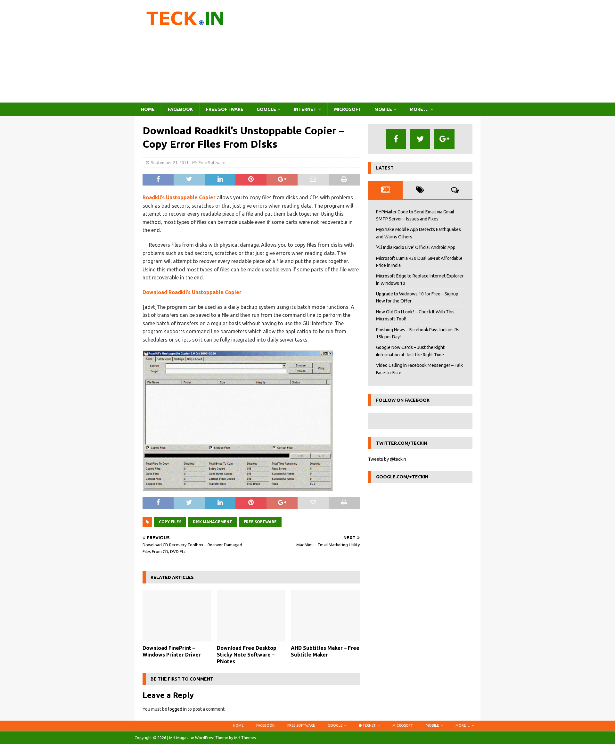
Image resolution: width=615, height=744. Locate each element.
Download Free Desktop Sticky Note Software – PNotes (246, 654)
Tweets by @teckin (387, 459)
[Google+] (444, 139)
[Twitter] (420, 139)
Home (148, 109)
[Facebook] (396, 139)
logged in (177, 709)
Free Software (224, 109)
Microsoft (347, 109)
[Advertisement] (363, 51)
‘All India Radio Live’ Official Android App (415, 247)
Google (266, 109)
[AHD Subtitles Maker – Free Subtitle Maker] (325, 615)
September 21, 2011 (169, 162)
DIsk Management (212, 522)
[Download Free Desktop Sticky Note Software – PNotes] (251, 615)
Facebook (180, 109)
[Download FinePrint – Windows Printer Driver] (177, 615)
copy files (170, 522)
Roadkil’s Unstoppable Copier (180, 197)
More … (419, 109)
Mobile (383, 109)
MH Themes (245, 738)
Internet (305, 109)
